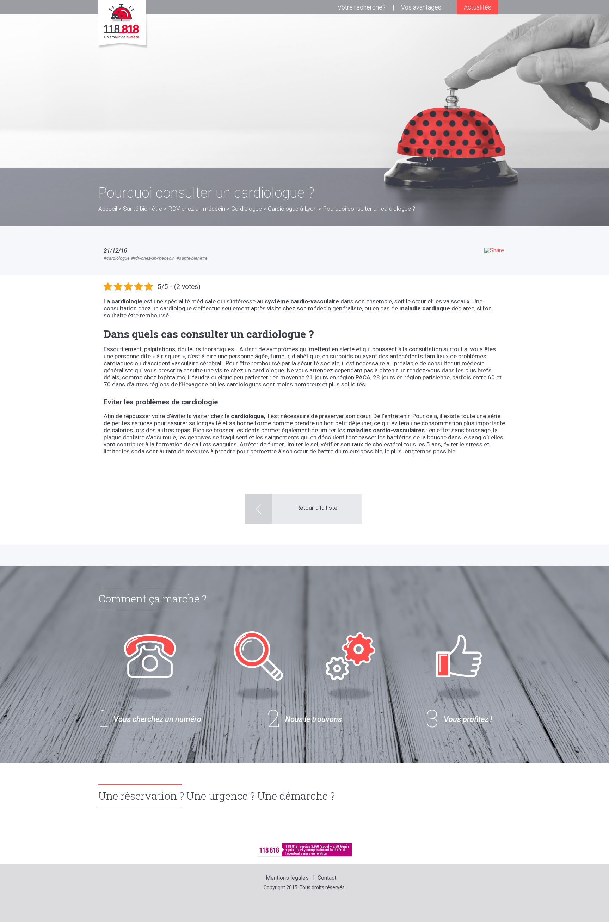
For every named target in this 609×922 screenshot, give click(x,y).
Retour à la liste (316, 507)
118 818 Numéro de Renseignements (123, 24)
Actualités (477, 7)
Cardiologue (246, 208)
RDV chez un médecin (196, 208)
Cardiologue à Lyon (292, 208)
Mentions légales (287, 877)
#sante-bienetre (192, 258)
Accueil (107, 208)
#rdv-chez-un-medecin (153, 258)
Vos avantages (421, 7)
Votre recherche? (362, 7)
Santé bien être (142, 208)
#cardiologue (117, 258)
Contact (327, 877)
